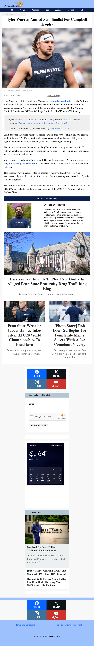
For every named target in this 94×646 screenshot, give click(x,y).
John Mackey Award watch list (23, 163)
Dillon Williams (13, 96)
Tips (47, 10)
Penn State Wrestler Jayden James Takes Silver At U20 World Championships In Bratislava (24, 335)
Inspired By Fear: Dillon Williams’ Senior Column (41, 548)
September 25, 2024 (59, 128)
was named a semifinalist (59, 101)
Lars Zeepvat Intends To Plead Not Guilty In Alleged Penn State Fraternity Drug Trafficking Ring (47, 283)
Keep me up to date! (38, 425)
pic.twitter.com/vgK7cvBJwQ (52, 123)
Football (70, 10)
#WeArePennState (28, 123)
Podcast (35, 10)
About (57, 10)
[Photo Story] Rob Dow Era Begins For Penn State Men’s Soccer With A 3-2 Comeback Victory (69, 335)
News (22, 10)
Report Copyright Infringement (69, 625)
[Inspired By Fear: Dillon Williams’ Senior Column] (47, 544)
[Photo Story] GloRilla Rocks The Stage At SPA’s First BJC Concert (46, 572)
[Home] (14, 6)
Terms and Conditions (25, 625)
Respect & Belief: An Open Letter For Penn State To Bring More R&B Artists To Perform (46, 582)
